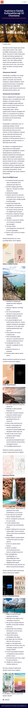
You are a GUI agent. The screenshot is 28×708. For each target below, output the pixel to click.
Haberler (7, 699)
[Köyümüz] (2, 2)
